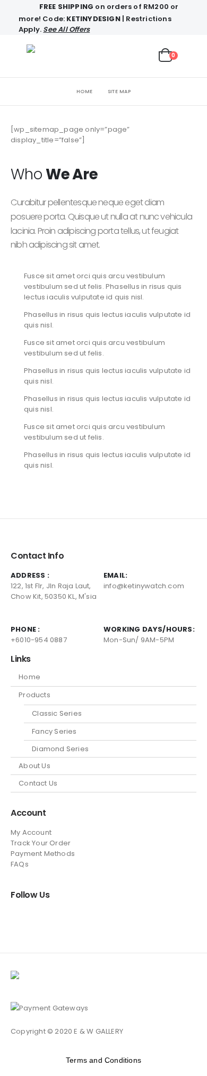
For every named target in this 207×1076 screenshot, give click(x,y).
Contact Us (38, 783)
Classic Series (57, 713)
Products (34, 695)
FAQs (20, 864)
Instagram (39, 918)
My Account (31, 832)
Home (29, 677)
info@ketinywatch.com (144, 586)
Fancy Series (54, 731)
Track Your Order (41, 843)
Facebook (20, 918)
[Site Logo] (57, 56)
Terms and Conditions (103, 1060)
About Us (34, 766)
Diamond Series (60, 749)
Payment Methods (43, 854)
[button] (19, 56)
